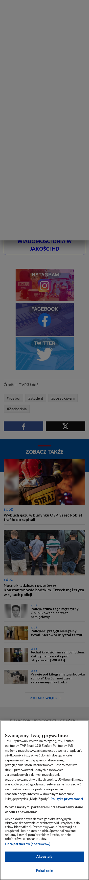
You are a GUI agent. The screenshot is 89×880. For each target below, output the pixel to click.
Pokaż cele (44, 871)
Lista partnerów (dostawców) (27, 844)
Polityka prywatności (67, 799)
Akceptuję (44, 856)
